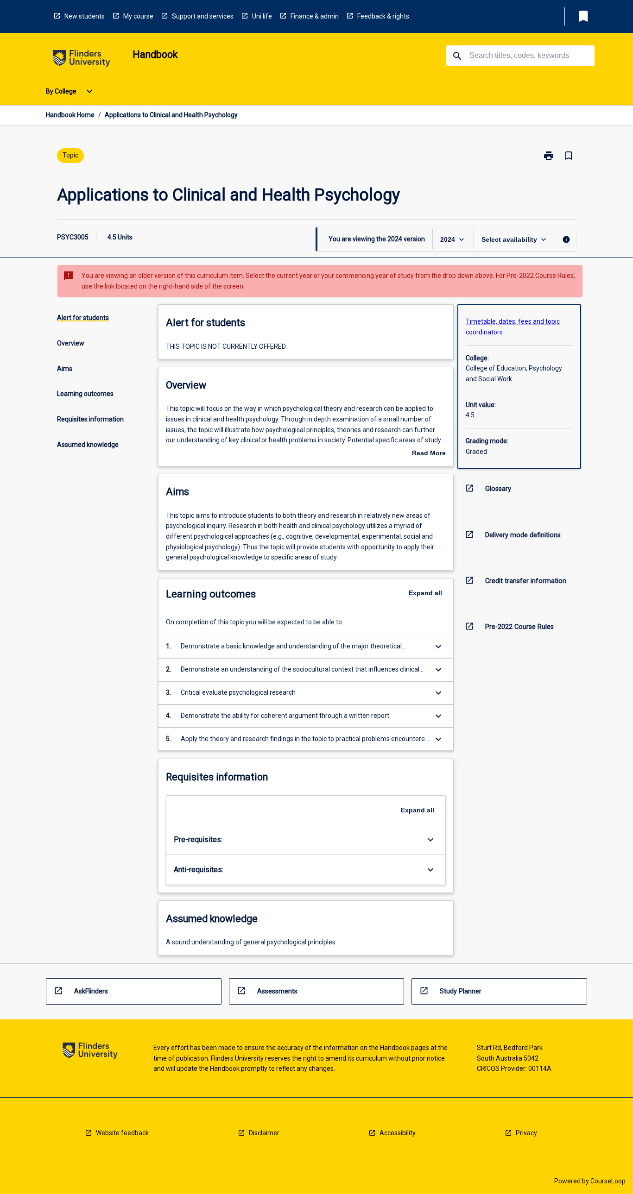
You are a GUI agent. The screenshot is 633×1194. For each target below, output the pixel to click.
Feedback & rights (383, 16)
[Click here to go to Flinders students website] (81, 60)
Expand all (425, 593)
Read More (429, 454)
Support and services (203, 16)
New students (84, 16)
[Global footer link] (90, 1052)
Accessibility (398, 1133)
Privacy (526, 1133)
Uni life (262, 16)
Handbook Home (70, 115)
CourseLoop (608, 1181)
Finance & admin (315, 16)
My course (138, 16)
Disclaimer (264, 1133)
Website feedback (122, 1133)
